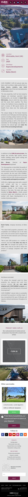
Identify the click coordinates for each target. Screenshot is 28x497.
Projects (7, 6)
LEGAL (10, 485)
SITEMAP (24, 485)
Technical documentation (14, 453)
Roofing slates (14, 442)
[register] (14, 2)
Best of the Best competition (14, 459)
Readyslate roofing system (14, 448)
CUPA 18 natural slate (17, 153)
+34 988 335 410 (24, 487)
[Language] (18, 2)
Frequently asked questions (14, 457)
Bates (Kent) (13, 192)
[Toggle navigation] (25, 2)
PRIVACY (6, 485)
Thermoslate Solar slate (14, 444)
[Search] (21, 2)
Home (2, 6)
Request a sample (14, 455)
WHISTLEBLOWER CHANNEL (17, 485)
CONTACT (2, 485)
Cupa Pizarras (9, 495)
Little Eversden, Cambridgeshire (14, 394)
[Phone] (11, 2)
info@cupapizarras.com (23, 488)
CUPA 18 (14, 351)
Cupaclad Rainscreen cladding (14, 446)
